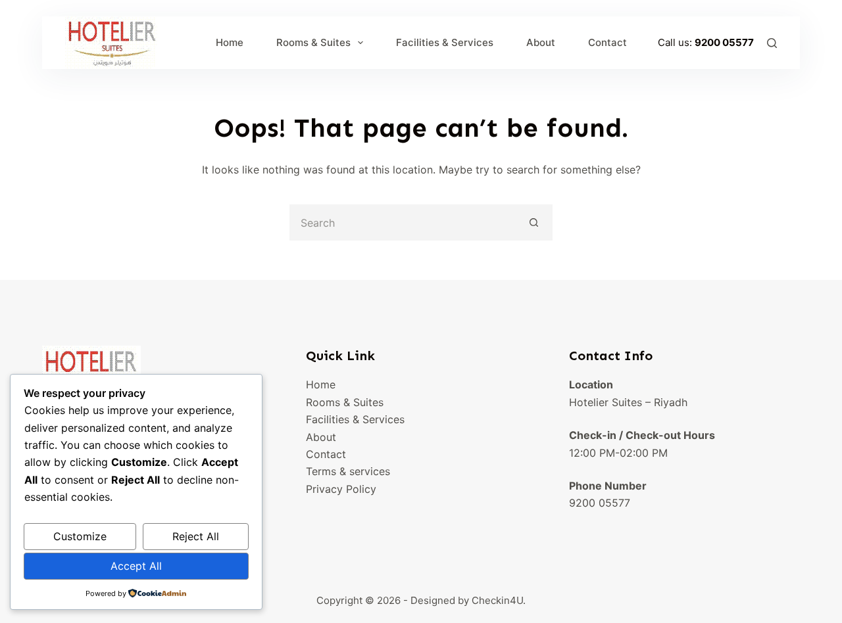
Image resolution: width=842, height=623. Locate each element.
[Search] (772, 43)
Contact (607, 42)
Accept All (136, 565)
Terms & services (348, 471)
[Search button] (534, 222)
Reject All (195, 536)
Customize (80, 536)
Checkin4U (497, 600)
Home (229, 42)
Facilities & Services (444, 42)
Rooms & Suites (313, 42)
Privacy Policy (341, 489)
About (540, 42)
